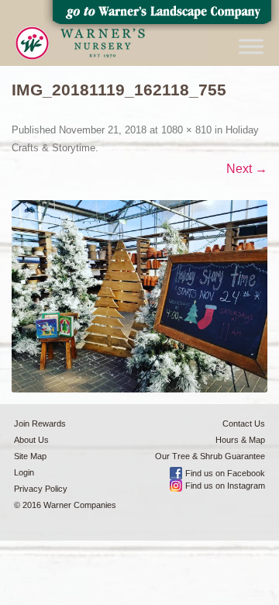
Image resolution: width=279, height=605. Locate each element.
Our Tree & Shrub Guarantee (210, 456)
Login (24, 472)
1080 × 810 (186, 130)
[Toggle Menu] (251, 46)
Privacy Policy (40, 488)
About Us (31, 439)
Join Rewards (40, 423)
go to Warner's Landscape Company (161, 15)
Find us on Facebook (225, 473)
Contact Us (243, 423)
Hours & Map (240, 439)
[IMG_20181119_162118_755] (139, 296)
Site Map (30, 456)
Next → (246, 168)
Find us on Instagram (225, 485)
